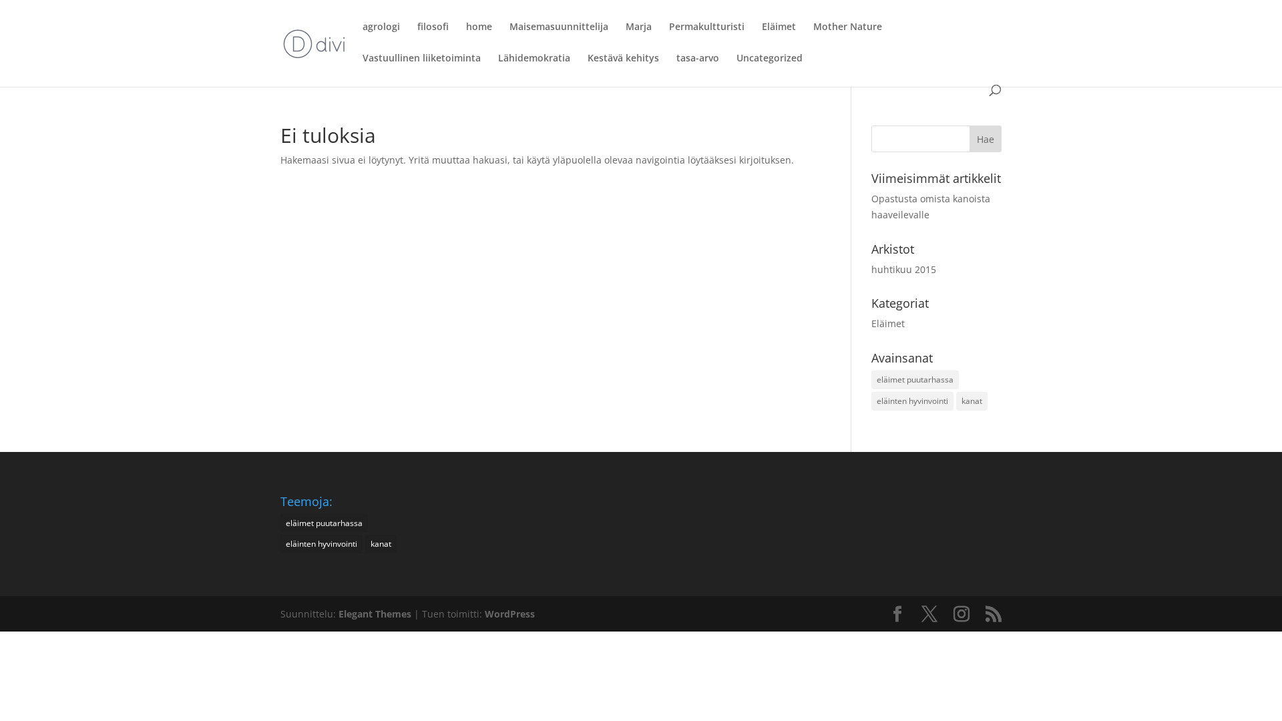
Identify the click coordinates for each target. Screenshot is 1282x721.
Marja (639, 27)
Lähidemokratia (534, 58)
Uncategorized (769, 58)
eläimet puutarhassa (915, 379)
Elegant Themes (375, 614)
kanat (972, 401)
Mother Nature (847, 27)
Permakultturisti (706, 27)
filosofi (433, 27)
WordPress (510, 614)
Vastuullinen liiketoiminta (422, 58)
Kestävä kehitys (623, 58)
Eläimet (779, 27)
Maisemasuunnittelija (558, 27)
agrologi (381, 27)
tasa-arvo (697, 58)
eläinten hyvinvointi (912, 401)
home (479, 27)
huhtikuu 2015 (903, 269)
